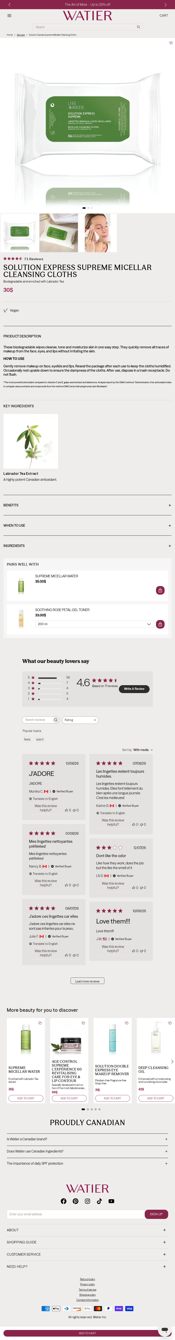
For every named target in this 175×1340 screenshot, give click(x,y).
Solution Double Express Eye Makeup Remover (112, 1070)
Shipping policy (87, 1294)
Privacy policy (87, 1284)
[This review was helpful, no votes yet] (66, 810)
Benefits (87, 505)
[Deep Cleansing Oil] (156, 1037)
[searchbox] (37, 720)
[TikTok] (99, 1201)
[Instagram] (87, 1201)
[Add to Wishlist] (171, 43)
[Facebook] (63, 1201)
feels (27, 739)
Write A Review (134, 689)
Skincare (21, 35)
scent (40, 739)
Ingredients (87, 546)
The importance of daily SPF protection (87, 1163)
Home (10, 35)
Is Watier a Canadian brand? (87, 1139)
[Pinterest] (75, 1201)
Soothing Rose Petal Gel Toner (62, 610)
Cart (164, 16)
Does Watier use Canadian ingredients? (87, 1151)
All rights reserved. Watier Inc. (87, 1317)
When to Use (87, 525)
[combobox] (80, 720)
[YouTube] (111, 1201)
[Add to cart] (160, 590)
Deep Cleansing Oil (154, 1070)
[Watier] (87, 15)
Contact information (87, 1300)
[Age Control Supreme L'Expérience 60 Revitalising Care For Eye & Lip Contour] (69, 1037)
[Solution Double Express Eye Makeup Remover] (112, 1037)
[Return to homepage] (87, 1189)
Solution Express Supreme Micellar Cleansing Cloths (52, 35)
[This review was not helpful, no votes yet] (74, 810)
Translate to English (45, 799)
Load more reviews (87, 981)
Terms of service (87, 1289)
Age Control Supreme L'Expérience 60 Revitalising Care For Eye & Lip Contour (67, 1071)
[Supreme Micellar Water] (26, 1037)
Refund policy (87, 1279)
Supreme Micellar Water (56, 576)
